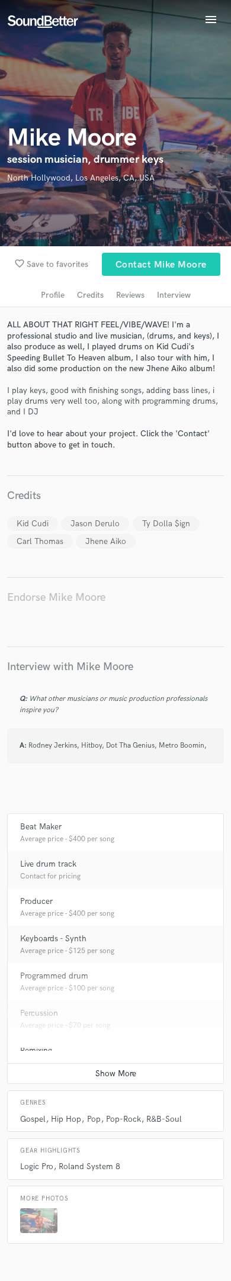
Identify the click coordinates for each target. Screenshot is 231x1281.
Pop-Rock (123, 1119)
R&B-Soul (164, 1119)
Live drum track (48, 864)
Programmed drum (54, 976)
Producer (36, 901)
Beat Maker (41, 827)
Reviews (130, 295)
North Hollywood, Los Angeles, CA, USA (81, 178)
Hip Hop (66, 1119)
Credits (90, 295)
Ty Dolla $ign (166, 524)
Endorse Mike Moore (56, 597)
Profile (53, 295)
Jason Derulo (95, 524)
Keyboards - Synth (53, 939)
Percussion (39, 1013)
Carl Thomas (40, 541)
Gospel (33, 1119)
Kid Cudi (33, 524)
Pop (94, 1119)
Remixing (36, 1050)
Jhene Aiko (105, 541)
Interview (174, 295)
